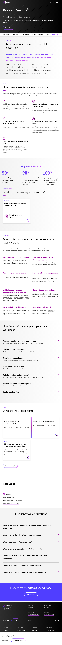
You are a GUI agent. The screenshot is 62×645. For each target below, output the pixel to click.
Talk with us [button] (8, 28)
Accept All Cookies (18, 640)
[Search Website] (51, 2)
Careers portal (47, 610)
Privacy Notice (20, 627)
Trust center (5, 627)
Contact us (46, 612)
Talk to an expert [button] (31, 594)
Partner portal (47, 605)
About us (30, 605)
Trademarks (34, 630)
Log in (15, 620)
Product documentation (33, 614)
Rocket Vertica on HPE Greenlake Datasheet (13, 500)
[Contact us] (53, 2)
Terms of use (5, 630)
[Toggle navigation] (57, 2)
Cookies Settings (6, 640)
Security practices (21, 630)
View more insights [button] (10, 466)
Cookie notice (49, 627)
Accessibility (34, 627)
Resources (30, 607)
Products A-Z (31, 610)
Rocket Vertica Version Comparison (11, 503)
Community (47, 607)
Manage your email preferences (50, 631)
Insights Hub (31, 612)
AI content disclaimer (49, 614)
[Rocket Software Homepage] (6, 2)
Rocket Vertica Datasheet (9, 497)
